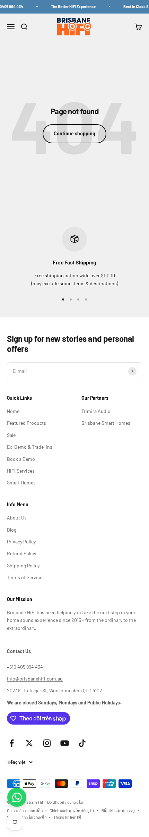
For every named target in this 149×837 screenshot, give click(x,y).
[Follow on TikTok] (82, 743)
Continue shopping (74, 133)
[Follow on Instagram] (47, 743)
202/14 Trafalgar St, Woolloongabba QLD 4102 (54, 690)
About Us (17, 518)
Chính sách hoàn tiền (25, 810)
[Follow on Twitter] (29, 743)
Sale (11, 435)
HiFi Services (21, 471)
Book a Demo (21, 459)
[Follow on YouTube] (64, 743)
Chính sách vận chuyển (26, 816)
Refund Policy (21, 553)
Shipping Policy (23, 565)
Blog (11, 530)
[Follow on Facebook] (11, 743)
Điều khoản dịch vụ (118, 810)
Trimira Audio (96, 411)
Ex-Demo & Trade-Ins (29, 447)
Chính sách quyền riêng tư (72, 810)
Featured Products (26, 423)
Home (13, 411)
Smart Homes (21, 482)
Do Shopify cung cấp (65, 802)
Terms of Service (24, 577)
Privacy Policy (21, 541)
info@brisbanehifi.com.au (35, 679)
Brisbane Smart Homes (105, 423)
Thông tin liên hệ (67, 816)
